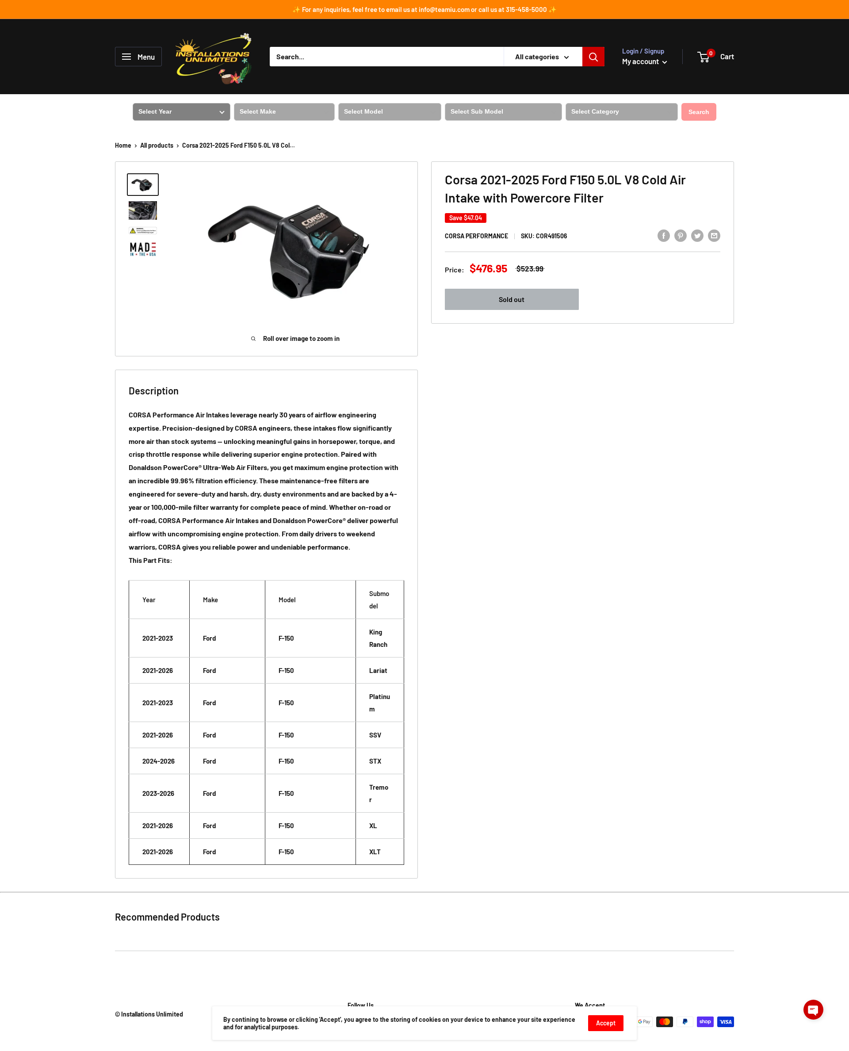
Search (698, 111)
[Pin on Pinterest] (680, 235)
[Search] (593, 56)
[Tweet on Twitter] (697, 235)
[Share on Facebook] (664, 235)
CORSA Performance (476, 236)
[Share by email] (714, 235)
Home (123, 145)
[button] (813, 1010)
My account (641, 61)
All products (156, 145)
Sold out (511, 299)
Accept (606, 1023)
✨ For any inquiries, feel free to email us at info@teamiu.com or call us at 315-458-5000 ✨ (424, 9)
